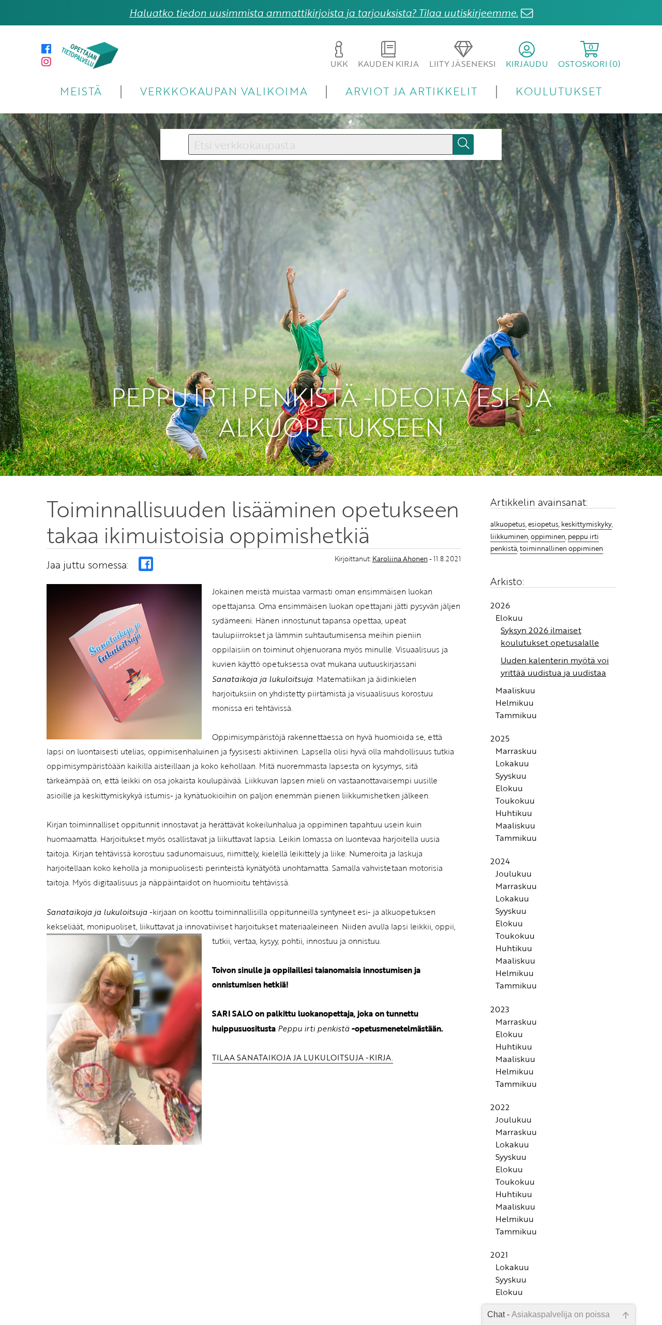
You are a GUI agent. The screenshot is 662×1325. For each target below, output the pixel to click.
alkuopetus (507, 524)
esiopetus (543, 524)
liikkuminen (509, 536)
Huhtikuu (513, 813)
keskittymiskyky (586, 524)
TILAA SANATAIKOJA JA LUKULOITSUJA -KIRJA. (302, 1057)
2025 (499, 738)
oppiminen (548, 536)
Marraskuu (516, 751)
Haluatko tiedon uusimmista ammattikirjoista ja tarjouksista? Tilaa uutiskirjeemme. (323, 12)
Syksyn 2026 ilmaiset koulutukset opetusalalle (550, 636)
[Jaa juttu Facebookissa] (146, 564)
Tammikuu (516, 715)
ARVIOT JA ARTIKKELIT (411, 91)
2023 (499, 1009)
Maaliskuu (515, 690)
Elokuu (509, 617)
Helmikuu (514, 702)
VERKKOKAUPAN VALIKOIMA (224, 91)
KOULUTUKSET (559, 91)
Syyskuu (510, 775)
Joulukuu (513, 873)
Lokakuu (512, 763)
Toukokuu (515, 800)
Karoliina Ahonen (400, 559)
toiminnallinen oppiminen (561, 548)
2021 (499, 1254)
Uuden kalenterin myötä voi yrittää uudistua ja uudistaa (555, 666)
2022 (499, 1107)
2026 (500, 605)
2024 (500, 861)
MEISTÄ (81, 91)
